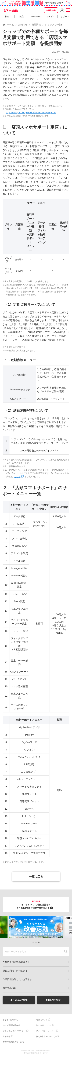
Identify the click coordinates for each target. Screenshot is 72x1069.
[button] (33, 942)
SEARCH (66, 951)
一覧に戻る (36, 876)
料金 (7, 16)
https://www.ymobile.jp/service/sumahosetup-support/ (31, 112)
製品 (21, 16)
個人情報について (43, 1025)
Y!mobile (10, 10)
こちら (17, 476)
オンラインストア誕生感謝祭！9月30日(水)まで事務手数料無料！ (34, 904)
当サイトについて (10, 1020)
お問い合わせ (53, 999)
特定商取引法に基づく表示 (47, 1036)
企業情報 (6, 1036)
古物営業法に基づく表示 (13, 1042)
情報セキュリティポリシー (14, 1031)
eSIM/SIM (36, 16)
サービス (50, 16)
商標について (42, 1020)
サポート (65, 16)
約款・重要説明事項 (11, 1025)
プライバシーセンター (45, 1031)
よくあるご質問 (18, 999)
